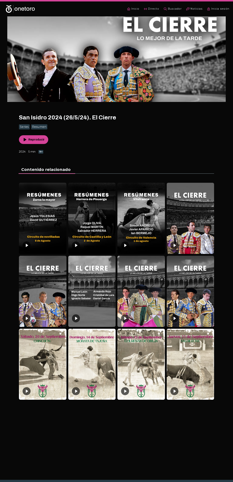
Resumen (39, 127)
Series (24, 127)
